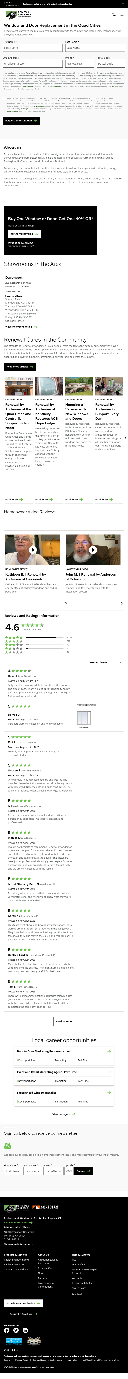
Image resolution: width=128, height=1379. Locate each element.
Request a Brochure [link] (21, 1314)
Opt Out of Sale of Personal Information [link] (100, 1359)
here (114, 86)
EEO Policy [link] (72, 1359)
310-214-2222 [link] (11, 1239)
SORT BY (94, 662)
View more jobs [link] (61, 1114)
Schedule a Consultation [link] (21, 1303)
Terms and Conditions (56, 86)
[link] (18, 14)
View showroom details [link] (18, 326)
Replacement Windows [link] (17, 1259)
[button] (64, 527)
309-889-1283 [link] (12, 291)
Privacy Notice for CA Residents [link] (47, 1359)
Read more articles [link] (17, 366)
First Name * (10, 41)
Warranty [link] (77, 1278)
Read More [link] (11, 499)
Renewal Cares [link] (46, 1268)
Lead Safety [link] (78, 1264)
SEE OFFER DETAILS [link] (22, 234)
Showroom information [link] (17, 1244)
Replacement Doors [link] (15, 1264)
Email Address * (12, 57)
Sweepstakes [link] (79, 1288)
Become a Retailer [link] (82, 1283)
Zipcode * (69, 1165)
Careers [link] (42, 1278)
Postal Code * (104, 57)
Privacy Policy (27, 86)
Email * (48, 1165)
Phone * (69, 57)
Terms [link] (7, 1359)
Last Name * (72, 41)
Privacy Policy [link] (21, 1359)
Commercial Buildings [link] (16, 1269)
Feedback (77, 1294)
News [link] (41, 1273)
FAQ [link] (74, 1259)
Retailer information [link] (15, 1222)
